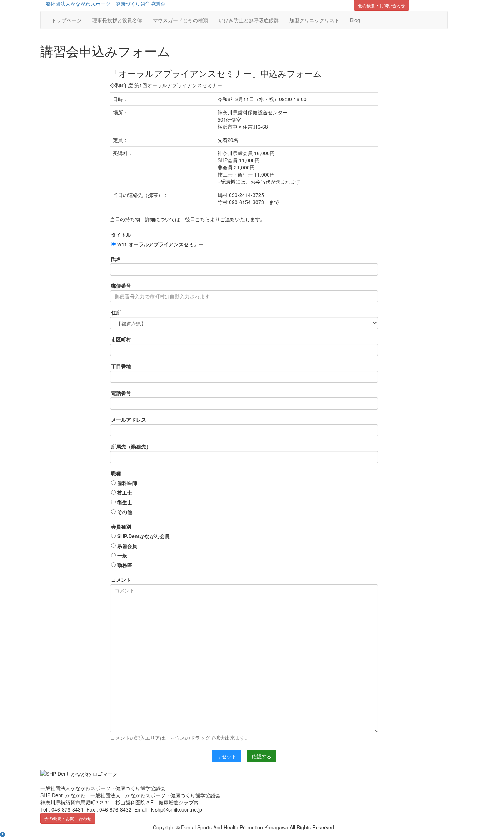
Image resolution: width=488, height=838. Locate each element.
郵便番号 (121, 285)
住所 (116, 312)
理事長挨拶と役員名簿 (117, 20)
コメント (121, 579)
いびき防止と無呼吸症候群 (249, 20)
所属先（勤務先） (131, 446)
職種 (116, 473)
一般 (121, 555)
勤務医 (124, 565)
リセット (226, 756)
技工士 (124, 492)
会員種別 (121, 526)
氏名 (116, 258)
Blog (355, 20)
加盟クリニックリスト (314, 20)
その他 (124, 511)
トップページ (66, 20)
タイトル (121, 234)
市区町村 (121, 339)
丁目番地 (121, 366)
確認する (262, 756)
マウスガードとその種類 (180, 20)
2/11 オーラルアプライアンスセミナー (160, 244)
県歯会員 (126, 545)
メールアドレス (128, 419)
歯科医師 (126, 482)
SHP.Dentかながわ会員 (143, 536)
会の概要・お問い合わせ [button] (381, 5)
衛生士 (124, 502)
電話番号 (121, 392)
